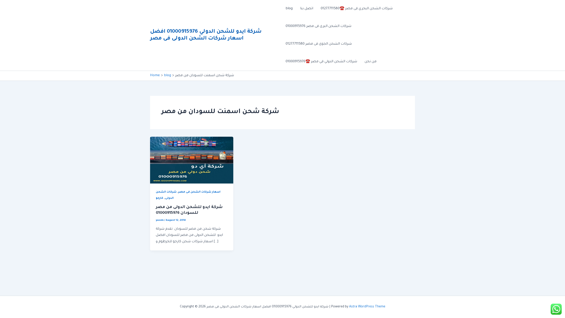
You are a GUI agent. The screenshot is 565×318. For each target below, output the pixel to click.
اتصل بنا (306, 9)
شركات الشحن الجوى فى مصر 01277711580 (319, 44)
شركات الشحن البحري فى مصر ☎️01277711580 (357, 9)
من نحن (371, 62)
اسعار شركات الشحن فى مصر (199, 192)
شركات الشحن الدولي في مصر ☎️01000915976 (321, 62)
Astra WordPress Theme (367, 307)
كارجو (159, 198)
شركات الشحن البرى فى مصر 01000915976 (318, 26)
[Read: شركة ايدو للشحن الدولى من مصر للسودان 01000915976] (191, 160)
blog (289, 9)
